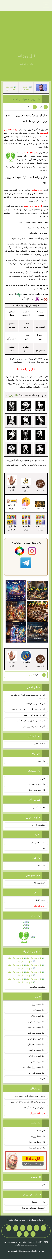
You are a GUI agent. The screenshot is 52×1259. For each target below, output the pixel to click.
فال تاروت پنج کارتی (36, 1039)
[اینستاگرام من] (22, 1228)
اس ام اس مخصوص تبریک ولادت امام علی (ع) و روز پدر (27, 696)
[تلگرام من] (36, 1228)
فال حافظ (41, 1131)
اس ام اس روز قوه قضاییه (34, 703)
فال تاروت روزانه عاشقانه (34, 1067)
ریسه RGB (40, 900)
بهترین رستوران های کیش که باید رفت (29, 1096)
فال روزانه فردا (38, 1202)
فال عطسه (40, 1185)
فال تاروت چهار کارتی (36, 1033)
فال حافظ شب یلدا (37, 1142)
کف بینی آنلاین (39, 807)
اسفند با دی (40, 351)
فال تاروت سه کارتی (36, 1027)
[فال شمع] (16, 611)
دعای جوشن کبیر (38, 842)
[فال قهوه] (37, 611)
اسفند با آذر (11, 339)
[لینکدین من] (19, 1234)
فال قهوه (41, 779)
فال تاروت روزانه (37, 1004)
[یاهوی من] (43, 1228)
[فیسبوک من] (29, 1228)
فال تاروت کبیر (38, 1010)
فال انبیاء (41, 761)
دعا (43, 848)
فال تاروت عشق (38, 1062)
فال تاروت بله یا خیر (36, 1073)
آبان (24, 299)
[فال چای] (37, 632)
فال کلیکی (40, 865)
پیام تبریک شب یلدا (37, 1148)
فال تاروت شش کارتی (35, 1044)
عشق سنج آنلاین (38, 883)
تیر (42, 299)
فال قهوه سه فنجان (37, 784)
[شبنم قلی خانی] (10, 88)
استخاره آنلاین (39, 744)
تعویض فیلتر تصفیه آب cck (34, 1108)
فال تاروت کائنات (38, 1016)
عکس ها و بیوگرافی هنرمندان (33, 1208)
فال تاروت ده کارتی (36, 1056)
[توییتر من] (8, 1228)
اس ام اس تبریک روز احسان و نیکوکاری (28, 709)
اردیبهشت (12, 294)
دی (33, 299)
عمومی (31, 675)
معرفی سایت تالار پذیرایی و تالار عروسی (28, 1102)
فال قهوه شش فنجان (36, 790)
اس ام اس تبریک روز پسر (34, 715)
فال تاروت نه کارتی (37, 1050)
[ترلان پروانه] (26, 88)
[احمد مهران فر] (41, 88)
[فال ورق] (16, 632)
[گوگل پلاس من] (33, 1234)
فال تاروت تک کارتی (36, 1022)
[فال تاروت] (37, 590)
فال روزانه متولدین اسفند (25, 99)
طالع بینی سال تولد (37, 987)
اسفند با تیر (40, 327)
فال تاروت (41, 1079)
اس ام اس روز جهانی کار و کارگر (31, 721)
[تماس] (15, 1228)
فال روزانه (26, 56)
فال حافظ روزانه (12, 506)
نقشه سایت (13, 1251)
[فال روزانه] (16, 590)
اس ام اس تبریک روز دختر (34, 726)
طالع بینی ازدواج (26, 488)
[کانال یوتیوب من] (26, 1234)
